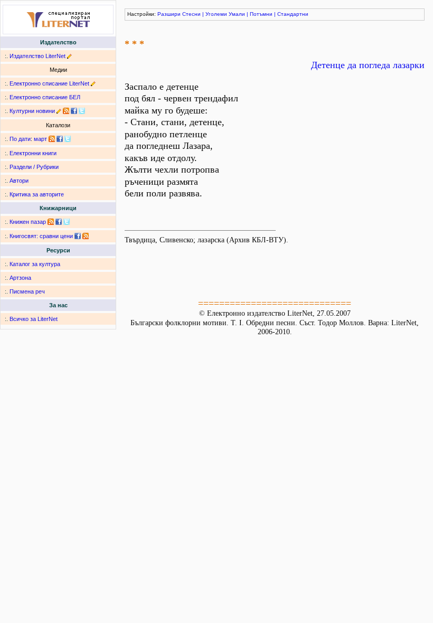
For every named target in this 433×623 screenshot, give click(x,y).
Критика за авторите (37, 194)
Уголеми (216, 14)
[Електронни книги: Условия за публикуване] (69, 56)
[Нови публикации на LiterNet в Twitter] (67, 139)
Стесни (191, 14)
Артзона (20, 278)
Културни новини (32, 111)
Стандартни (292, 14)
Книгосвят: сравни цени (41, 236)
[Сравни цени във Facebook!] (77, 236)
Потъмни (261, 14)
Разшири (169, 14)
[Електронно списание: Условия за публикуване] (93, 83)
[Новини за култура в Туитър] (82, 111)
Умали (237, 14)
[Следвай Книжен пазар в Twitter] (66, 222)
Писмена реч (27, 291)
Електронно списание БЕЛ (45, 97)
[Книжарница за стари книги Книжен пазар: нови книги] (51, 222)
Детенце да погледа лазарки (368, 65)
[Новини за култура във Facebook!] (74, 111)
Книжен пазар (28, 222)
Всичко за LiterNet (34, 319)
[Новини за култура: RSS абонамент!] (66, 111)
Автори (19, 180)
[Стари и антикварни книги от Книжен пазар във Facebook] (58, 222)
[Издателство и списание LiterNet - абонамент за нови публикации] (52, 139)
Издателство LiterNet (37, 56)
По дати (20, 139)
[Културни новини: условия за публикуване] (59, 111)
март (40, 139)
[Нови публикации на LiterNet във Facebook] (60, 139)
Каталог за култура (35, 264)
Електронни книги (33, 153)
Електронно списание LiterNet (49, 83)
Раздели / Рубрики (34, 167)
